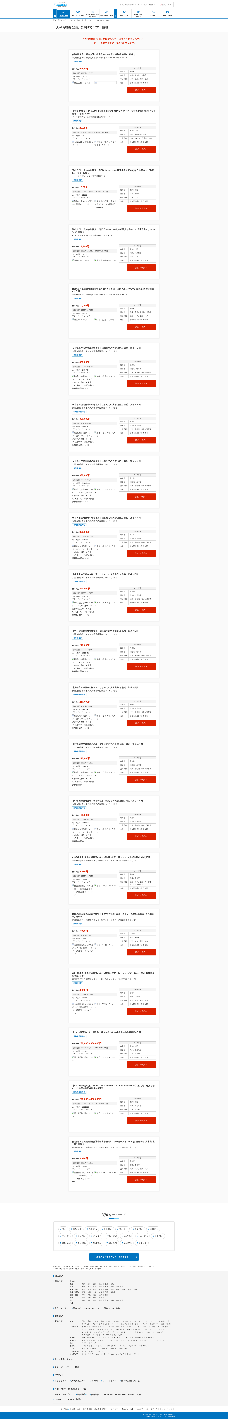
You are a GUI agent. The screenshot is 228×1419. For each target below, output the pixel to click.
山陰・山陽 (74, 1295)
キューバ (94, 1346)
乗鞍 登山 (66, 1243)
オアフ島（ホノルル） (90, 1348)
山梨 (83, 1289)
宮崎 (112, 1300)
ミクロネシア (75, 1351)
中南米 (72, 1346)
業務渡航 (81, 1394)
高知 (100, 1297)
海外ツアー (60, 1321)
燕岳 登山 (77, 1229)
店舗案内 (152, 5)
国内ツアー (60, 1281)
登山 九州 (112, 1243)
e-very (95, 1381)
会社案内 (64, 1409)
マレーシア (137, 1321)
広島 (100, 1295)
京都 (89, 1292)
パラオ (100, 1351)
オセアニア (74, 1354)
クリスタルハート (79, 1381)
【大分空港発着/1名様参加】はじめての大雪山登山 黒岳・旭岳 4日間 (105, 631)
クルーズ (59, 1367)
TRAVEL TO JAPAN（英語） (68, 1399)
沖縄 (71, 1303)
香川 (89, 1297)
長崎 (95, 1300)
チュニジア (104, 1340)
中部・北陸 (74, 1289)
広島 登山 (92, 1229)
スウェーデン (159, 1329)
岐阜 (118, 1289)
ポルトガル (120, 1326)
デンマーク (137, 1329)
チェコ (131, 1332)
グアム (84, 1351)
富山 (95, 1289)
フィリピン (86, 1324)
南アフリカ (114, 1340)
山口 (106, 1295)
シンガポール (126, 1321)
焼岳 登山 (82, 1236)
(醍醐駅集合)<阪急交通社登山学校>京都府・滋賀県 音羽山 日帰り (103, 54)
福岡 (83, 1300)
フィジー (137, 1354)
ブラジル (122, 1346)
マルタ (84, 1329)
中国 (108, 1321)
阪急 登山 (139, 1229)
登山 (64, 1229)
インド (107, 1324)
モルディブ (154, 1324)
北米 (71, 1343)
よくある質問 (142, 5)
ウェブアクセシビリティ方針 (147, 1409)
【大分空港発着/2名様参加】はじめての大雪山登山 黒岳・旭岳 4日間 (105, 687)
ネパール (115, 1324)
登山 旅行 (97, 1236)
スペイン (110, 1326)
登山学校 (128, 1243)
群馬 (95, 1286)
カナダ (93, 1343)
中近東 (72, 1337)
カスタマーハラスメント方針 (122, 1409)
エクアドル (132, 1346)
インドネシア (97, 1324)
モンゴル (115, 1321)
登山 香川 (123, 1229)
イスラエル (118, 1337)
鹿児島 (118, 1300)
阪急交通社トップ (59, 20)
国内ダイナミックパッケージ (86, 1308)
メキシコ (85, 1346)
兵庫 (106, 1292)
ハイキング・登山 (74, 20)
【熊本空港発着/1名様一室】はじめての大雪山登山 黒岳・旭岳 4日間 (105, 574)
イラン (126, 1337)
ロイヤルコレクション (131, 1381)
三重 (135, 1289)
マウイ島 (113, 1348)
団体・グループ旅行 (64, 1394)
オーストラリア (87, 1354)
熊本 (100, 1300)
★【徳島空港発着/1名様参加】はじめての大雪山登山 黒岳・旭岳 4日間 (106, 348)
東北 (71, 1284)
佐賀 (89, 1300)
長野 (112, 1289)
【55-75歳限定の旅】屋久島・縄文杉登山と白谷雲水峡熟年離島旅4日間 (106, 1032)
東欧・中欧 (110, 1332)
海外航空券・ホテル (64, 1359)
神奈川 (118, 1286)
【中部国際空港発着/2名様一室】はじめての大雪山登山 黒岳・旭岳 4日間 (107, 801)
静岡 (123, 1289)
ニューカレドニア (117, 1354)
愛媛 (95, 1297)
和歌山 (113, 1292)
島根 (89, 1295)
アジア (72, 1321)
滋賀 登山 (128, 1236)
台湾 (83, 1321)
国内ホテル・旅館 (112, 1308)
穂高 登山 (82, 1243)
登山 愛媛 (112, 1236)
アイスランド (99, 1332)
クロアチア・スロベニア (146, 1332)
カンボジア (163, 1321)
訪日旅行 (95, 1394)
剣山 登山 (159, 1236)
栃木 (89, 1286)
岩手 (89, 1284)
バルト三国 (120, 1329)
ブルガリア (118, 1335)
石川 (100, 1289)
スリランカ (125, 1324)
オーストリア (122, 1332)
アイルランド (101, 1329)
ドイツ (102, 1326)
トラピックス (61, 1381)
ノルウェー (147, 1329)
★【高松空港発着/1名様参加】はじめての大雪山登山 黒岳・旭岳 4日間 (106, 461)
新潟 (89, 1289)
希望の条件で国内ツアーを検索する (112, 1257)
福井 (106, 1289)
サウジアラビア (137, 1337)
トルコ (99, 1337)
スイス (138, 1326)
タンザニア (160, 1340)
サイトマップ (167, 1409)
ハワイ (72, 1348)
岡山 (95, 1295)
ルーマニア (107, 1335)
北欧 (128, 1329)
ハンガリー (161, 1332)
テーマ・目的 (73, 1367)
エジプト (85, 1340)
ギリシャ (146, 1326)
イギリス (130, 1326)
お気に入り (166, 5)
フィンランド (87, 1332)
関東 (71, 1286)
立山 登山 (66, 1236)
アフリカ (73, 1340)
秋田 (100, 1284)
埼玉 (100, 1286)
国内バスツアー (62, 1308)
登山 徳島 (97, 1243)
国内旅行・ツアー (88, 20)
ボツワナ (143, 1340)
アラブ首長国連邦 (88, 1337)
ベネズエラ (143, 1346)
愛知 (129, 1289)
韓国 (102, 1321)
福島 (112, 1284)
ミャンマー (136, 1324)
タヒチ (129, 1354)
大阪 (95, 1292)
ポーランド (96, 1335)
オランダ (155, 1326)
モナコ (91, 1329)
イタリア (85, 1326)
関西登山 (154, 1229)
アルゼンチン (112, 1346)
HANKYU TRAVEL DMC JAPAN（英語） (123, 1394)
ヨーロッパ (74, 1327)
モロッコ (94, 1340)
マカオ (95, 1321)
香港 (89, 1321)
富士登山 (143, 1243)
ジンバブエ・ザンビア (129, 1340)
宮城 (95, 1284)
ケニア (151, 1340)
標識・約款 (76, 1409)
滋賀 (83, 1292)
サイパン (92, 1351)
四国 (71, 1297)
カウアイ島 (123, 1348)
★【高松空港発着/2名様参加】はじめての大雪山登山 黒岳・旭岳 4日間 (106, 518)
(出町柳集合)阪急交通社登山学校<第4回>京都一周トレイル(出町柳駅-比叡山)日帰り (112, 857)
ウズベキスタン (166, 1324)
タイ (145, 1321)
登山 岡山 (108, 1229)
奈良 (100, 1292)
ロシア (111, 1329)
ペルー (102, 1346)
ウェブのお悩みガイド (128, 5)
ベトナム (153, 1321)
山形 (106, 1284)
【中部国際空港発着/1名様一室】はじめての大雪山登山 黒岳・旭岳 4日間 (107, 744)
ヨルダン (108, 1337)
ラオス (144, 1324)
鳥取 (83, 1295)
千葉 (112, 1286)
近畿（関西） (75, 1292)
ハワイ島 (104, 1348)
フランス (94, 1326)
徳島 (83, 1297)
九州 (71, 1300)
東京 (106, 1286)
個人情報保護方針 (101, 1409)
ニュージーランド (102, 1354)
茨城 (83, 1286)
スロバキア (86, 1335)
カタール (149, 1337)
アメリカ (85, 1343)
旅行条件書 (87, 1409)
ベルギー (164, 1326)
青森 (83, 1284)
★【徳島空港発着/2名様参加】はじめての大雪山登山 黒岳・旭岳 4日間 (106, 404)
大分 (106, 1300)
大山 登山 (143, 1236)
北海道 (72, 1281)
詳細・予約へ (141, 90)
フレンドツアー (109, 1381)
